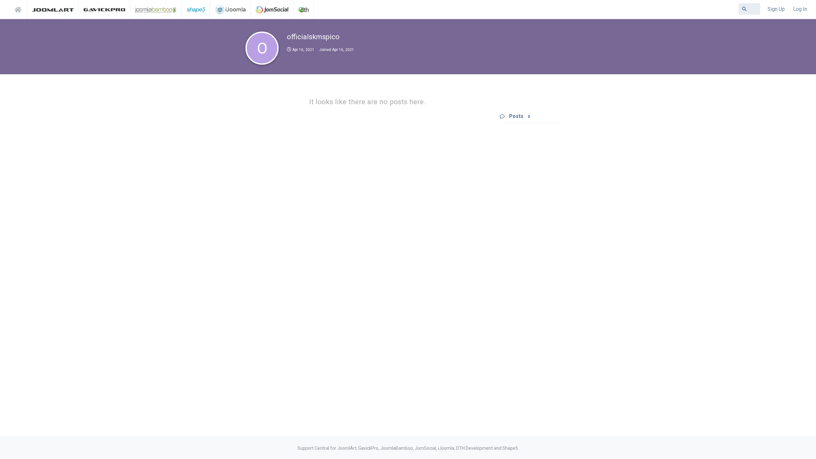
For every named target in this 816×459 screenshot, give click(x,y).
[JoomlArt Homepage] (52, 9)
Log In (800, 9)
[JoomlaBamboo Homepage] (156, 9)
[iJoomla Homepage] (230, 9)
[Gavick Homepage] (104, 9)
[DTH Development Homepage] (303, 9)
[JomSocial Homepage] (272, 9)
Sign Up (776, 9)
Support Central (19, 8)
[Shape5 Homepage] (196, 9)
